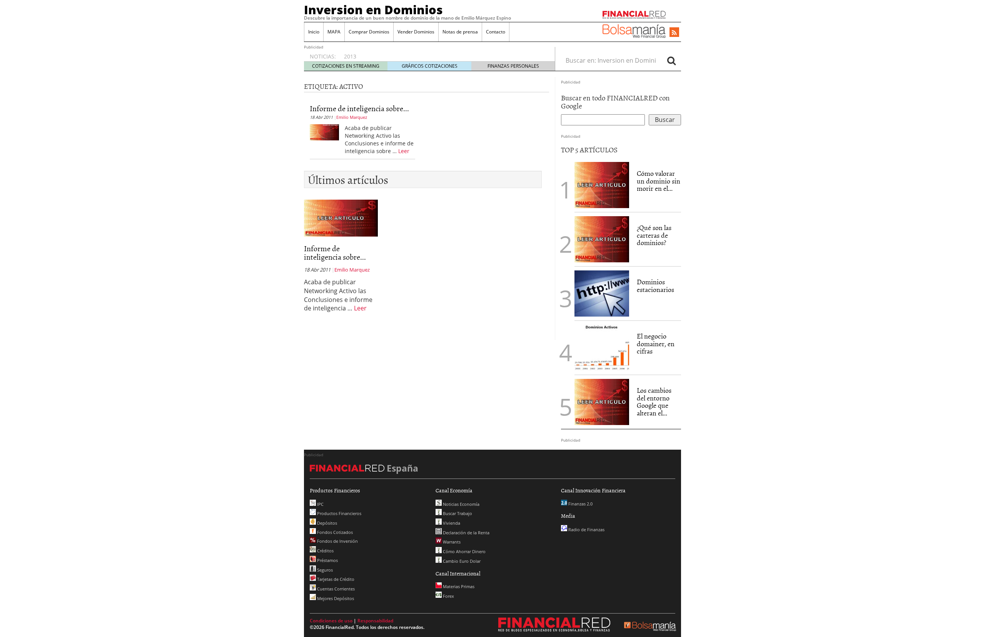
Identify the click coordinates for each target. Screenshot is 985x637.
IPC (320, 504)
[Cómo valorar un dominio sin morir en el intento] (601, 184)
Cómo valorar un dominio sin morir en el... (658, 181)
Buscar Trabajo (457, 513)
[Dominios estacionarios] (601, 292)
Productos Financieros (338, 513)
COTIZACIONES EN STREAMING (345, 66)
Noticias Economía (460, 504)
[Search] (671, 60)
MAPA (334, 31)
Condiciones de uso (331, 620)
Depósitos (326, 523)
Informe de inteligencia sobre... (359, 108)
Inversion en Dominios (373, 10)
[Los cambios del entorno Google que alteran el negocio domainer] (601, 401)
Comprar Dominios (369, 31)
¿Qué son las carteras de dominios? (654, 235)
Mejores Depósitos (335, 598)
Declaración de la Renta (465, 532)
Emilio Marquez (351, 117)
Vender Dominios (415, 31)
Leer (403, 151)
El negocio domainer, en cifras (655, 344)
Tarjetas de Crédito (335, 579)
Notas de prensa (460, 31)
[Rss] (674, 32)
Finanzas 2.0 (580, 504)
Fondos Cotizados (334, 532)
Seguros (324, 570)
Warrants (451, 542)
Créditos (325, 551)
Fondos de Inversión (337, 541)
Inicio (313, 31)
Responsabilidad (375, 620)
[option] (442, 53)
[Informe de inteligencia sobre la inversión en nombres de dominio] (324, 131)
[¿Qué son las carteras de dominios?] (601, 238)
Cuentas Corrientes (335, 589)
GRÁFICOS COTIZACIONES (429, 66)
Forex (448, 596)
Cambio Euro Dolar (461, 561)
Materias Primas (458, 586)
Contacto (495, 31)
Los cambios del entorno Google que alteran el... (654, 401)
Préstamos (327, 560)
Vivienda (451, 523)
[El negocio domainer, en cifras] (601, 347)
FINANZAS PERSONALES (513, 66)
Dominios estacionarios (655, 286)
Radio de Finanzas (585, 529)
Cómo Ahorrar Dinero (464, 551)
